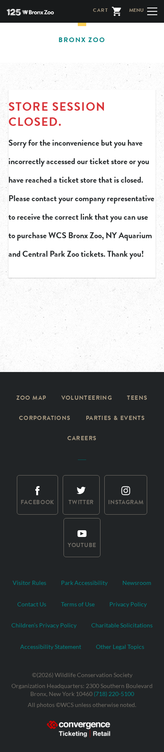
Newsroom (136, 582)
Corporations (45, 419)
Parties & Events (115, 419)
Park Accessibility (84, 582)
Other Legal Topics (120, 646)
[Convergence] (82, 728)
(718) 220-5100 (114, 693)
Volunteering (87, 398)
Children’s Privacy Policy (44, 625)
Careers (82, 439)
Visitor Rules (29, 582)
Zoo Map (31, 398)
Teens (137, 398)
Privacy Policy (128, 604)
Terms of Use (78, 604)
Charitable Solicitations (122, 625)
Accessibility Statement (50, 646)
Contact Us (31, 604)
